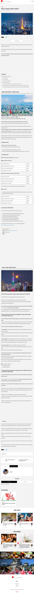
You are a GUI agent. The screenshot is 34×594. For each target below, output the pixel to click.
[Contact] (16, 581)
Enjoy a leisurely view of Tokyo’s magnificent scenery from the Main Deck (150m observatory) (16, 85)
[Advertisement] (17, 65)
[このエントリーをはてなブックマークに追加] (6, 37)
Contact (17, 586)
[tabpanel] (8, 499)
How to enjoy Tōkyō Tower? (6, 82)
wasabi (5, 453)
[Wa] (6, 1)
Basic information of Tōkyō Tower (6, 76)
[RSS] (17, 581)
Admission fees (6, 79)
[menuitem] (16, 591)
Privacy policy (17, 583)
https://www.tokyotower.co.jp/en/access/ (7, 225)
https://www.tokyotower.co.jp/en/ (11, 230)
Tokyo (3, 454)
